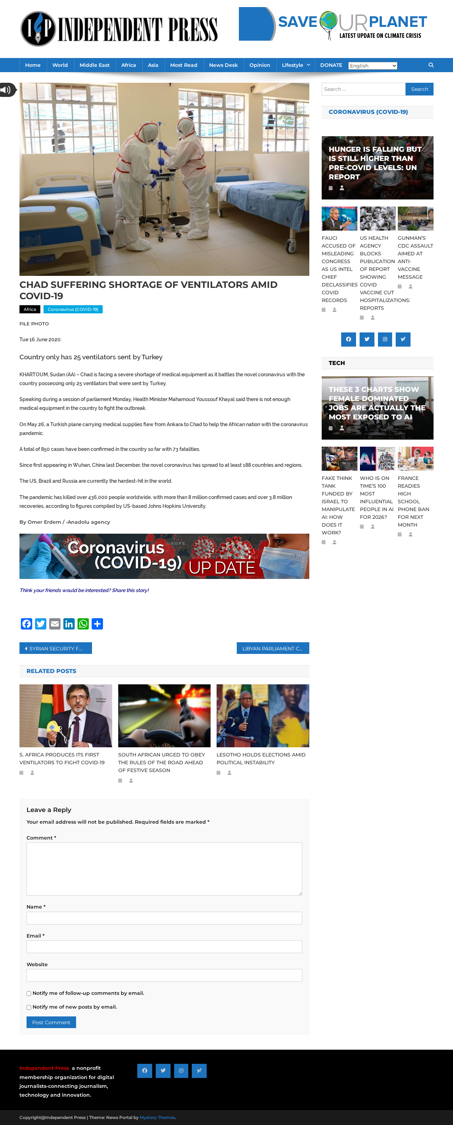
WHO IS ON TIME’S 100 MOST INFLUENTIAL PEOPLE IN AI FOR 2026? (377, 497)
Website (37, 964)
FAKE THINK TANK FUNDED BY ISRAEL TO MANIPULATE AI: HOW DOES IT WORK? (338, 505)
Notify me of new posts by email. (75, 1007)
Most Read (183, 65)
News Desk (223, 65)
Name (36, 907)
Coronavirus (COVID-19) (73, 309)
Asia (153, 65)
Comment (41, 838)
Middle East (95, 65)
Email (36, 936)
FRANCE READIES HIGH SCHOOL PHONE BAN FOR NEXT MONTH (413, 501)
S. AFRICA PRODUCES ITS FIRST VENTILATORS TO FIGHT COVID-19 (62, 759)
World (60, 65)
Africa (128, 65)
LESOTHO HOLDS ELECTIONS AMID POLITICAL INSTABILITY (261, 759)
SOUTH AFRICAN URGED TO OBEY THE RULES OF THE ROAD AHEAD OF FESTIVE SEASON (161, 762)
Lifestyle (292, 65)
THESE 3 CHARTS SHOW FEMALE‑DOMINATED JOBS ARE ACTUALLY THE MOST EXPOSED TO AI (377, 403)
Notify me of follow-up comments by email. (88, 993)
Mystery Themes (157, 1117)
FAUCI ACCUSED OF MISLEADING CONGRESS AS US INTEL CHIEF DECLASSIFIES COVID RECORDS (339, 269)
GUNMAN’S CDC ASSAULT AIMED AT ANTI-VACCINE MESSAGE (415, 257)
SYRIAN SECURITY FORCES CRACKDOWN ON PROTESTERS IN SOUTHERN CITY (60, 648)
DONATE (331, 65)
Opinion (260, 65)
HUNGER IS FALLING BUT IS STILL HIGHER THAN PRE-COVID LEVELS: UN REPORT (375, 163)
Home (33, 65)
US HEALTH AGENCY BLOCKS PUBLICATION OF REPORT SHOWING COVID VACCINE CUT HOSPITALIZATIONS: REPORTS (378, 273)
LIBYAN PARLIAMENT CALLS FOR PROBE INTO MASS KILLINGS (275, 648)
